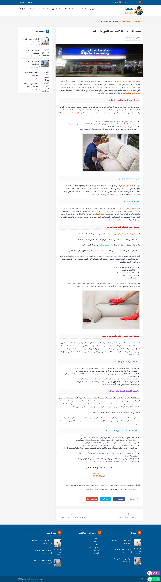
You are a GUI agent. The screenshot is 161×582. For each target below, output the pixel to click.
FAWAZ (141, 579)
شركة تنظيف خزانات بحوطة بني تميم (31, 85)
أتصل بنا (22, 2)
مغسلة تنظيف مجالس (86, 489)
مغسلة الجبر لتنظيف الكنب (127, 208)
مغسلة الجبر (85, 485)
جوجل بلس (93, 499)
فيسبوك (120, 499)
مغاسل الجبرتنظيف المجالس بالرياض (124, 234)
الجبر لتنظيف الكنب (120, 485)
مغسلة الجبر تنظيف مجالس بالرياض (128, 81)
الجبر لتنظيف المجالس (106, 485)
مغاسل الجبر (94, 485)
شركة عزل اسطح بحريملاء (33, 52)
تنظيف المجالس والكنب (72, 113)
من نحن (30, 2)
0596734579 (97, 473)
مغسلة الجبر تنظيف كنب (73, 485)
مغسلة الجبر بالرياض (127, 185)
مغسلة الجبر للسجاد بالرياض (128, 517)
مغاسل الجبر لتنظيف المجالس (130, 93)
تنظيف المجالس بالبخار (121, 124)
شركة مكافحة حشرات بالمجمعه (31, 41)
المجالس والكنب (88, 81)
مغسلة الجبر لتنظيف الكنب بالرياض (128, 489)
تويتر (107, 499)
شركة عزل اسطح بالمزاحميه (33, 63)
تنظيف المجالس (116, 220)
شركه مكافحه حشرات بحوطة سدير (31, 74)
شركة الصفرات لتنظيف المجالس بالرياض (74, 517)
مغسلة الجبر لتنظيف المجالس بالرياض (105, 489)
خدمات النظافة (126, 21)
